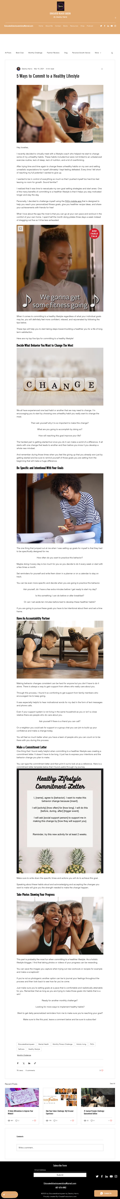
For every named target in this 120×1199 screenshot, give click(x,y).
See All (112, 1083)
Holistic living (81, 1044)
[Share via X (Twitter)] (23, 1063)
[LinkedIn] (108, 26)
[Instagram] (115, 26)
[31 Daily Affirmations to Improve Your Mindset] (22, 1097)
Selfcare (21, 1049)
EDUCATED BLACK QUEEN (60, 13)
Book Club (20, 53)
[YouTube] (112, 26)
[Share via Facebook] (18, 1063)
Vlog (66, 53)
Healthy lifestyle (34, 1049)
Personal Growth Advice (81, 53)
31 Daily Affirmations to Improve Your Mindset (20, 1112)
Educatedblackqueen (26, 1044)
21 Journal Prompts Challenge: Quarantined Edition (94, 1112)
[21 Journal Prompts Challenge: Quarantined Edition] (98, 1097)
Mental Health (43, 1044)
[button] (115, 17)
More (97, 53)
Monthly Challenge (35, 53)
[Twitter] (101, 26)
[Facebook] (104, 26)
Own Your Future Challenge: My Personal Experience (59, 1112)
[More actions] (102, 68)
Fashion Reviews (53, 53)
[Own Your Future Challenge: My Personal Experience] (60, 1097)
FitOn (92, 1044)
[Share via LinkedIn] (29, 1063)
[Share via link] (35, 1063)
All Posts (8, 53)
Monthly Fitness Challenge (62, 1044)
